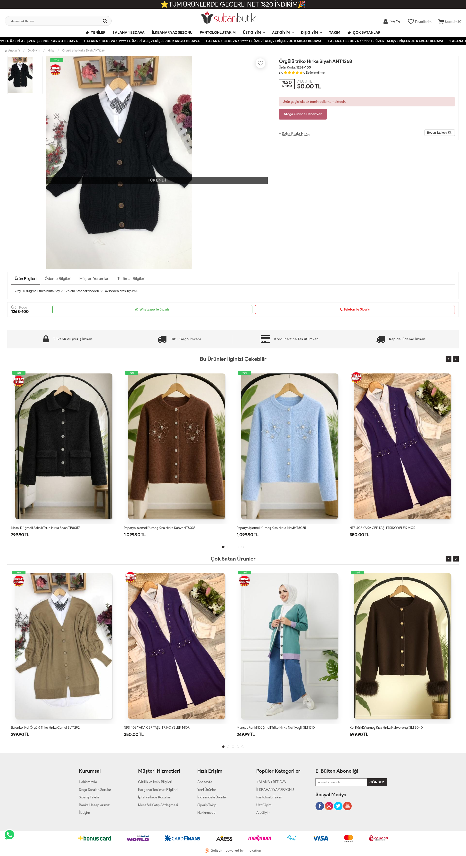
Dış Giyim (309, 32)
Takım (334, 32)
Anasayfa (14, 50)
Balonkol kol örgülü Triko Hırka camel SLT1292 (384, 528)
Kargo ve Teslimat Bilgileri (157, 789)
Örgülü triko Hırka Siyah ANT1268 (83, 50)
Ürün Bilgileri (26, 278)
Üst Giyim (252, 32)
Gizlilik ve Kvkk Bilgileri (155, 782)
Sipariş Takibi (89, 797)
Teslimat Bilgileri (131, 278)
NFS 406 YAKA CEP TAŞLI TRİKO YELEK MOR (269, 528)
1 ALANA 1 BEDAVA (129, 32)
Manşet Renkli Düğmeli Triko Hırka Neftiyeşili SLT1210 (163, 728)
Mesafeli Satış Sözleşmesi (158, 805)
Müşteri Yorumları (94, 278)
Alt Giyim (281, 32)
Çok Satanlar (366, 32)
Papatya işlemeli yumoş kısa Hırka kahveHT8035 (47, 528)
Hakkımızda (88, 782)
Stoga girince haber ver (303, 114)
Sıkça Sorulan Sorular (95, 789)
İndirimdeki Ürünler (212, 797)
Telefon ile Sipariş (357, 309)
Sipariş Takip (206, 805)
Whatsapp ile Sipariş (155, 309)
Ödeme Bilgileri (58, 278)
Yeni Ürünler (206, 789)
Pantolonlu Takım (218, 32)
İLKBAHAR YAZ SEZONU (172, 32)
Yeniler (97, 32)
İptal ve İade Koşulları (154, 797)
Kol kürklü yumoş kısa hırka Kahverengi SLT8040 (273, 728)
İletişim (84, 812)
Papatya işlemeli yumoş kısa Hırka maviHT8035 (158, 528)
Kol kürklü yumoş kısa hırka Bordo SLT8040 (382, 728)
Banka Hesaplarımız (94, 805)
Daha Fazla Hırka (295, 133)
